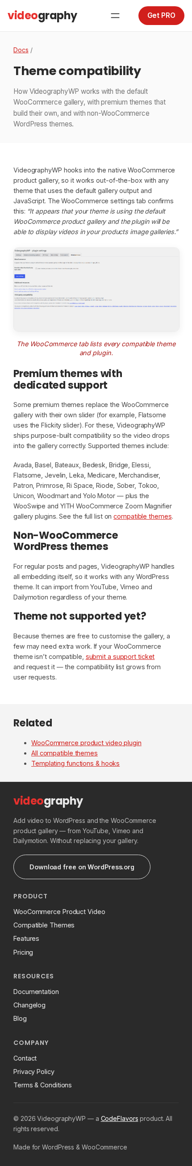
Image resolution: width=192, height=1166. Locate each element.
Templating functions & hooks (75, 763)
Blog (20, 1018)
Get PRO (161, 15)
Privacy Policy (33, 1071)
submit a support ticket (120, 656)
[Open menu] (115, 16)
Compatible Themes (44, 925)
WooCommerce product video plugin (86, 743)
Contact (25, 1058)
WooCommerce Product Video (59, 911)
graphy (42, 15)
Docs (21, 50)
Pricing (23, 952)
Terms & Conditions (42, 1085)
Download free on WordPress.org (81, 867)
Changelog (29, 1005)
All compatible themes (64, 753)
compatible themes (142, 516)
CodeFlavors (119, 1118)
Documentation (36, 991)
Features (26, 938)
